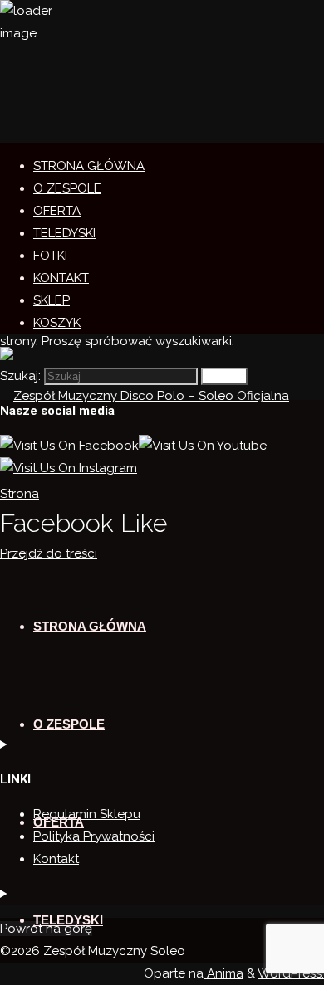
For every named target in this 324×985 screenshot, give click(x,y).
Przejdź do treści (48, 553)
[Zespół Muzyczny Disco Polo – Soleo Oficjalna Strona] (162, 493)
